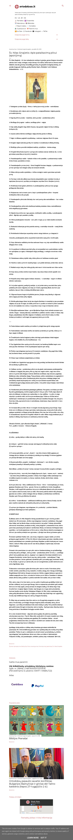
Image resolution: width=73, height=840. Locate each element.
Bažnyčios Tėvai (25, 646)
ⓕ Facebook (27, 31)
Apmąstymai (17, 646)
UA (19, 18)
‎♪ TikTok (44, 31)
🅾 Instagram (37, 31)
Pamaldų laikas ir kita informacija (36, 818)
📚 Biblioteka (30, 23)
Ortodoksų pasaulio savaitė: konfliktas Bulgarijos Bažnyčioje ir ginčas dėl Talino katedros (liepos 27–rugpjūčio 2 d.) (32, 784)
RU (16, 18)
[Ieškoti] (63, 5)
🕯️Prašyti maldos (20, 26)
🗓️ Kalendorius (20, 23)
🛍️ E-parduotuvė (20, 29)
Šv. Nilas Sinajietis (57, 646)
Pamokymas (42, 646)
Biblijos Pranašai (18, 738)
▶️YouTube (18, 31)
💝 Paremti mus (32, 29)
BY (22, 18)
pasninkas (49, 646)
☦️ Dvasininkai (29, 21)
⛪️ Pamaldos (19, 21)
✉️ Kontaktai (31, 26)
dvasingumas (34, 646)
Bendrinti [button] (11, 643)
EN (25, 18)
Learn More (33, 838)
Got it (44, 838)
